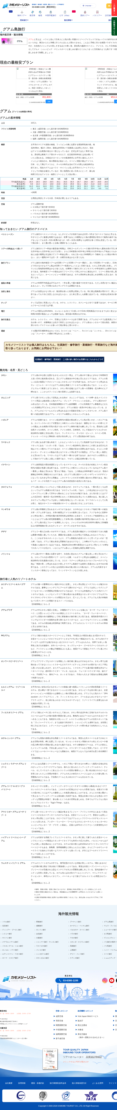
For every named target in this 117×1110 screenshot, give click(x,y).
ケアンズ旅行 (75, 958)
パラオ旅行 (74, 934)
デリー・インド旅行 (77, 954)
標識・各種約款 (37, 1083)
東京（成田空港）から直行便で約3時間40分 (51, 129)
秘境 (40, 15)
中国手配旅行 (50, 15)
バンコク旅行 (41, 950)
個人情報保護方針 (79, 1083)
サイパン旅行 (7, 938)
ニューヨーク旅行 (110, 930)
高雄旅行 (73, 946)
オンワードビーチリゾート (12, 661)
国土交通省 (82, 1025)
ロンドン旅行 (41, 930)
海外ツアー (22, 15)
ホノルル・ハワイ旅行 (10, 950)
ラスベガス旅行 (41, 946)
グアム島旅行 (109, 922)
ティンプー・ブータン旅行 (11, 930)
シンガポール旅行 (42, 954)
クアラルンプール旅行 (10, 942)
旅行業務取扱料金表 (58, 1083)
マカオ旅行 (74, 938)
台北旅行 (39, 934)
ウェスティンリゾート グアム (13, 863)
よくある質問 (97, 1083)
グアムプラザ (6, 610)
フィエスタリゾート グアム (12, 712)
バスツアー (97, 15)
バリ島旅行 (108, 946)
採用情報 (21, 1083)
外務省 (80, 1030)
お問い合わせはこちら (114, 26)
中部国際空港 (61, 1030)
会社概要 (8, 1083)
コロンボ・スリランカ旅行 (79, 942)
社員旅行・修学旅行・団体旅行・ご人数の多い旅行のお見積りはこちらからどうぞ (69, 359)
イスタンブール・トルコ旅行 (12, 946)
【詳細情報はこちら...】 (41, 604)
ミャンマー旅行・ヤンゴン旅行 (47, 942)
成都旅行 (39, 926)
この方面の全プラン (114, 8)
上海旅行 (73, 950)
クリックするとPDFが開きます (76, 1062)
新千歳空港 (60, 1038)
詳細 (49, 101)
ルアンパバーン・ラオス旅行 (12, 954)
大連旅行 (39, 938)
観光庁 (80, 1021)
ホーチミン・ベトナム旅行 (79, 926)
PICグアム (5, 636)
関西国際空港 (61, 1025)
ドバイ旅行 (108, 954)
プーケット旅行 (75, 922)
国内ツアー (85, 15)
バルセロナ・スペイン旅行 (79, 930)
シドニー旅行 (7, 934)
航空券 (32, 15)
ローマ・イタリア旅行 (10, 958)
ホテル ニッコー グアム (10, 738)
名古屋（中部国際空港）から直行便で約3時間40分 (53, 135)
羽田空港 (59, 1021)
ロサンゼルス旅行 (42, 958)
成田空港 (59, 1016)
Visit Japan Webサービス (88, 1016)
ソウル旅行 (6, 922)
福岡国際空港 (61, 1034)
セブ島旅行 (108, 934)
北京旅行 (5, 926)
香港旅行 (39, 922)
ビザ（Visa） (64, 15)
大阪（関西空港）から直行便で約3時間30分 (51, 132)
